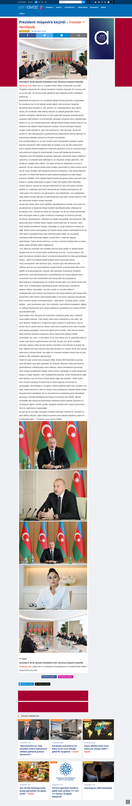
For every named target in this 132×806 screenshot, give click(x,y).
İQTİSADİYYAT (69, 7)
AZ (36, 2)
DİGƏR (21, 14)
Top (128, 802)
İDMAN (103, 7)
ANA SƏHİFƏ (22, 2)
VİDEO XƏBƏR (82, 7)
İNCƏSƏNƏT (94, 7)
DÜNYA (58, 7)
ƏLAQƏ (30, 2)
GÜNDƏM (49, 7)
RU (39, 2)
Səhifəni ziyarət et (48, 678)
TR (45, 2)
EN (42, 2)
